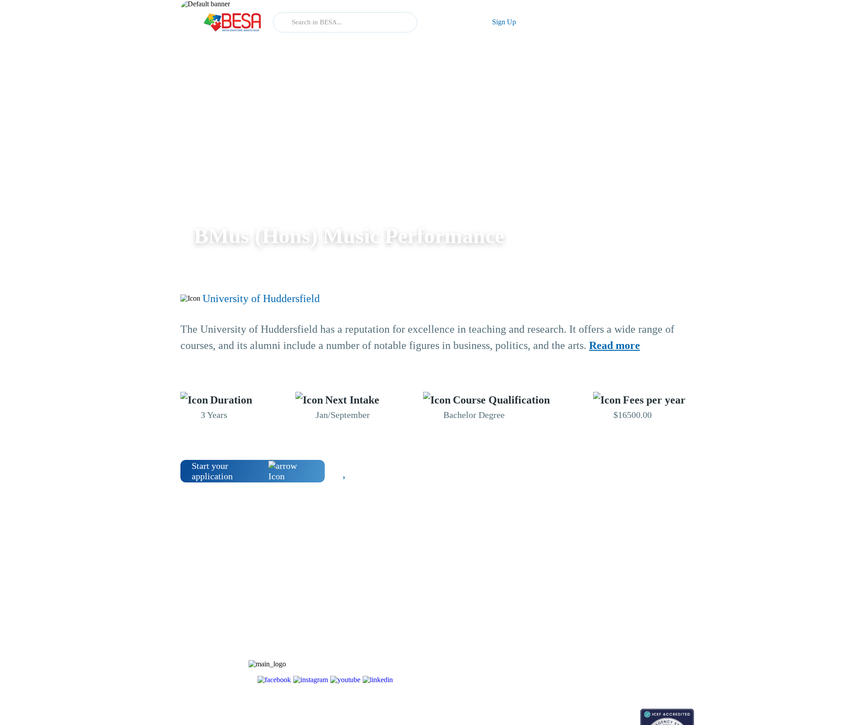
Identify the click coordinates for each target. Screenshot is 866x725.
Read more (614, 345)
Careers (614, 623)
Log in (450, 22)
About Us (617, 592)
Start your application (212, 471)
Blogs (544, 592)
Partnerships (620, 608)
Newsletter (550, 608)
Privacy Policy (623, 655)
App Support (553, 623)
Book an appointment (564, 713)
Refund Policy (623, 671)
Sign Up (504, 22)
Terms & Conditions (631, 639)
